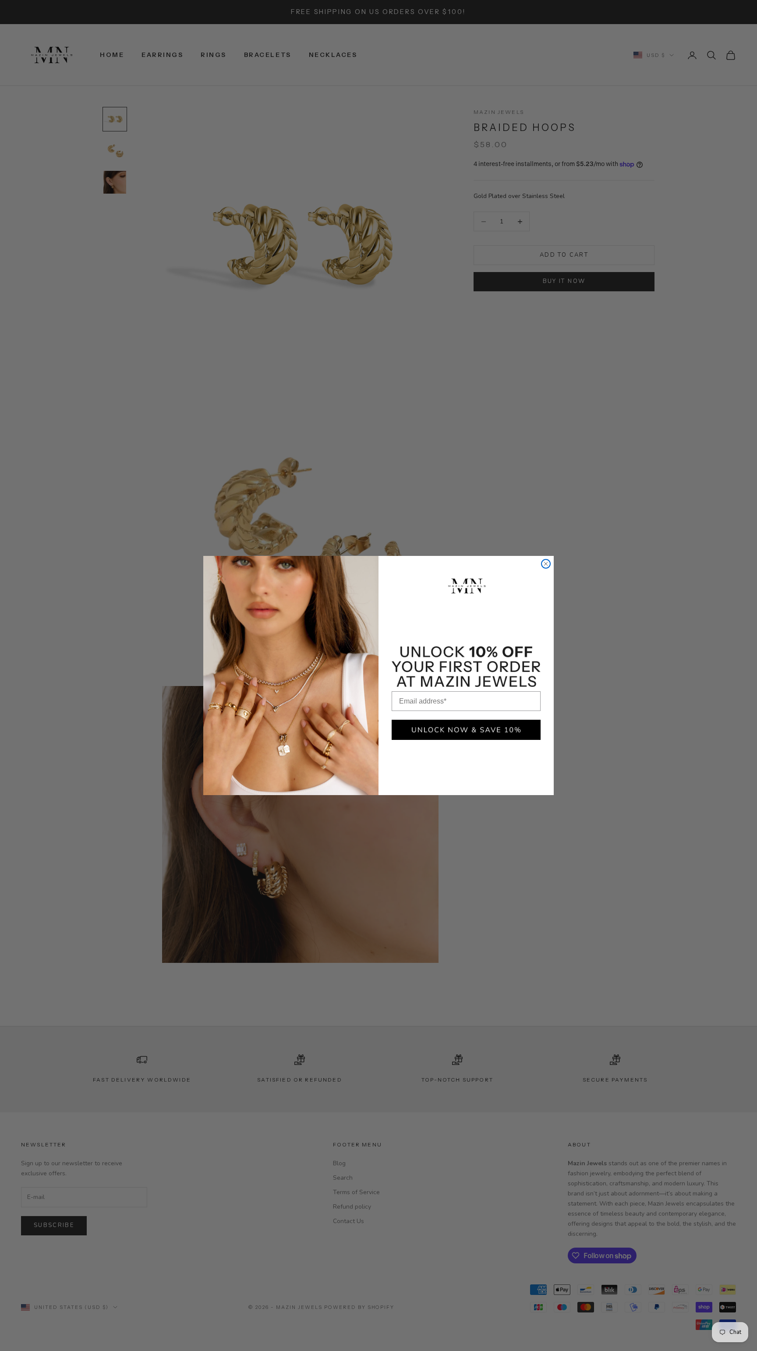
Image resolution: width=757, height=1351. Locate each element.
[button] (466, 730)
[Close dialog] (545, 563)
